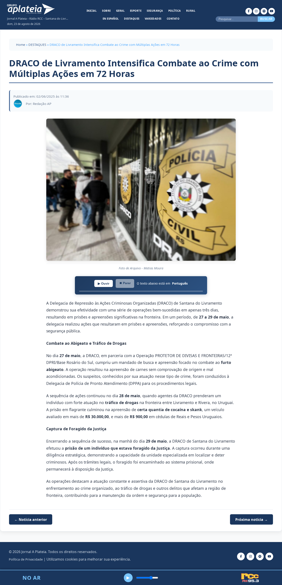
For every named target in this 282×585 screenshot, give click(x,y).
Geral (120, 10)
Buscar (266, 18)
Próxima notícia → (251, 519)
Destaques (131, 18)
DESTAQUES (37, 45)
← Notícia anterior (30, 519)
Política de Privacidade (26, 559)
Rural (191, 10)
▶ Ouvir (103, 283)
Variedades (153, 18)
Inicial (92, 10)
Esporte (136, 10)
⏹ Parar (125, 283)
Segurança (155, 10)
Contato (173, 18)
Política (174, 10)
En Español (111, 18)
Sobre (106, 10)
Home (20, 45)
